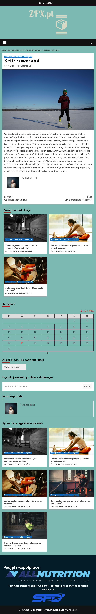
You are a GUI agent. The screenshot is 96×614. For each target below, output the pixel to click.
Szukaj (87, 386)
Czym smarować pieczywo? (78, 198)
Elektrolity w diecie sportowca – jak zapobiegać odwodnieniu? (21, 246)
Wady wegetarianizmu (15, 198)
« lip (47, 353)
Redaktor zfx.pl (24, 65)
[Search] (90, 42)
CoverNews (57, 609)
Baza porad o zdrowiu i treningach (18, 57)
